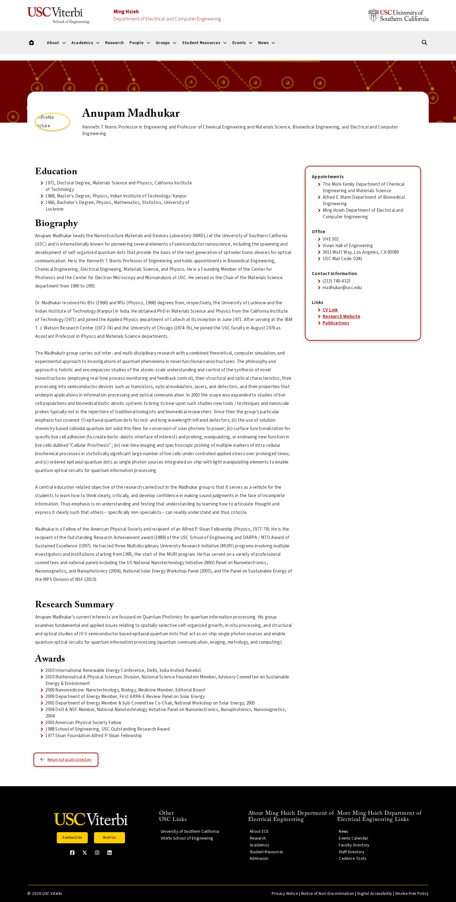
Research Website (341, 316)
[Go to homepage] (31, 43)
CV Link (330, 310)
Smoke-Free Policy (412, 893)
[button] (72, 837)
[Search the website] (424, 43)
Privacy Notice (285, 893)
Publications (336, 323)
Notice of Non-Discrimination (327, 893)
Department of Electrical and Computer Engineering (167, 15)
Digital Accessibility (374, 893)
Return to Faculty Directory (69, 759)
